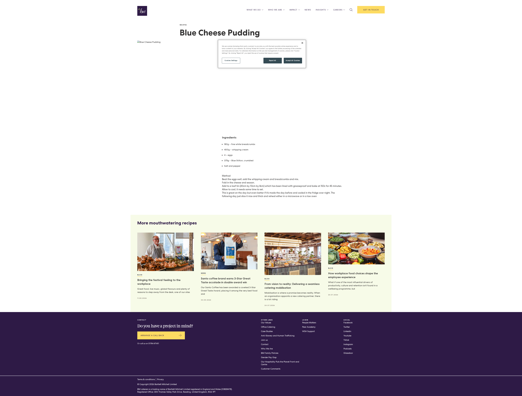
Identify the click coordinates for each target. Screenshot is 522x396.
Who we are (275, 10)
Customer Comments (270, 368)
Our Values (266, 322)
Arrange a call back (152, 335)
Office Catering (268, 327)
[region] (262, 54)
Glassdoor (348, 353)
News (308, 10)
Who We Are (267, 348)
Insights (321, 10)
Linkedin (347, 331)
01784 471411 (153, 343)
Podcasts (348, 348)
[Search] (351, 9)
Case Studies (267, 331)
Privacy (160, 379)
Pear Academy (309, 327)
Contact (264, 344)
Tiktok (346, 340)
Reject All (272, 60)
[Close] (302, 43)
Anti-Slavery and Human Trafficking (277, 335)
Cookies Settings (231, 60)
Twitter (347, 327)
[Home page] (142, 11)
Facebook (348, 322)
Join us (264, 340)
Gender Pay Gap (268, 357)
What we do (254, 10)
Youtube (347, 335)
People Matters (309, 322)
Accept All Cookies (293, 60)
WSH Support (308, 331)
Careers (338, 10)
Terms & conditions (146, 379)
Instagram (348, 344)
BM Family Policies (269, 353)
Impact (293, 10)
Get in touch (371, 10)
